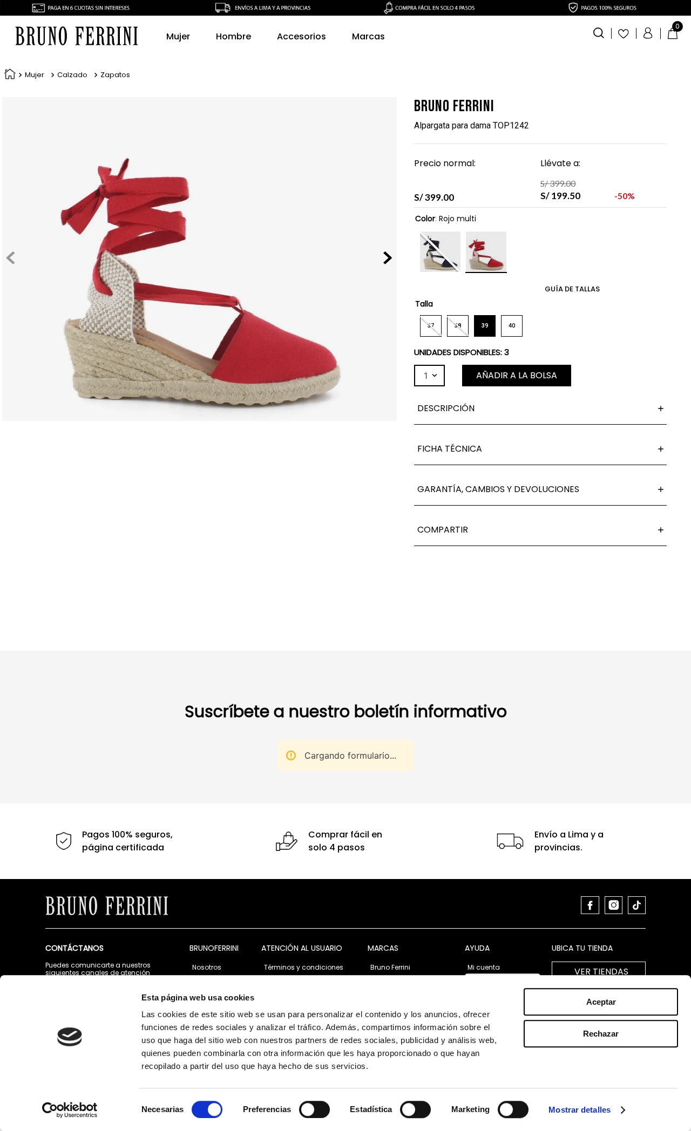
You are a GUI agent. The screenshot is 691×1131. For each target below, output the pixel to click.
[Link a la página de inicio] (7, 75)
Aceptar (601, 1001)
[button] (598, 32)
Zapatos (115, 75)
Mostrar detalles (579, 1109)
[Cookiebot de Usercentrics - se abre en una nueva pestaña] (70, 1110)
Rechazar (601, 1033)
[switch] (314, 1109)
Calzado (72, 75)
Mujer (34, 75)
